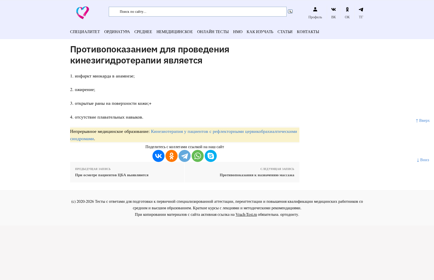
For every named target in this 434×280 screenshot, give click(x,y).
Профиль (315, 17)
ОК (347, 17)
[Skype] (211, 156)
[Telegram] (185, 156)
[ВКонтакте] (158, 156)
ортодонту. (289, 214)
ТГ (361, 17)
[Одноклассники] (172, 156)
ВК (333, 17)
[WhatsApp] (198, 156)
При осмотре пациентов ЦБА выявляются (111, 174)
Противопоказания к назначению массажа (257, 174)
